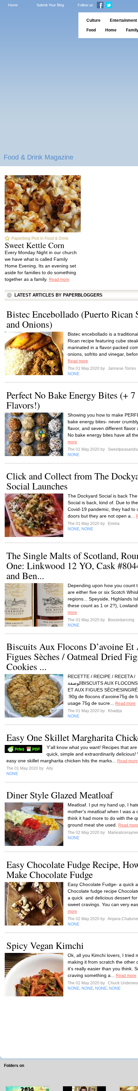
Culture (93, 20)
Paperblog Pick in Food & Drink (39, 238)
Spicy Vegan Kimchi (45, 945)
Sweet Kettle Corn (34, 245)
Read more (59, 279)
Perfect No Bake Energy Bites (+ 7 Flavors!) (70, 400)
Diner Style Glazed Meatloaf (59, 794)
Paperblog (37, 25)
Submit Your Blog (50, 5)
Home (13, 5)
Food (91, 30)
